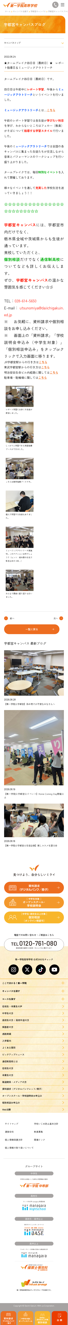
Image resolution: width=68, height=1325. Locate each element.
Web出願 (6, 1109)
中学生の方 (7, 1013)
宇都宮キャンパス (38, 11)
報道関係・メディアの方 (14, 1082)
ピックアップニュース (13, 1054)
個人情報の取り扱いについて (19, 1147)
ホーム (8, 11)
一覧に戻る (31, 629)
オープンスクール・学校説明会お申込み (22, 1095)
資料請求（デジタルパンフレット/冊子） (22, 1088)
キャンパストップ (12, 43)
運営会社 (9, 1131)
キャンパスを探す (20, 11)
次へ (55, 618)
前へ (12, 618)
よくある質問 (8, 1047)
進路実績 (6, 1033)
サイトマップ (11, 1123)
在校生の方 (7, 1068)
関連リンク (39, 1139)
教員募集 (38, 1131)
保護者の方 (7, 1027)
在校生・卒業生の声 (12, 1006)
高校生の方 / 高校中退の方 (15, 1020)
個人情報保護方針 (14, 1139)
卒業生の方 (7, 1075)
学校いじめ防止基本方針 (46, 1123)
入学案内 (6, 1040)
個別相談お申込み (11, 1102)
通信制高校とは (10, 1061)
